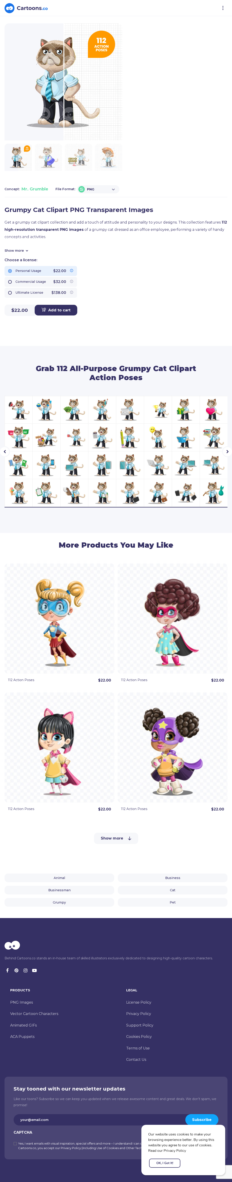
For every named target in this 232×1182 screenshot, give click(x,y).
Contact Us (136, 1059)
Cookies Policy (139, 1036)
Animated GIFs (23, 1025)
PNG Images (21, 1002)
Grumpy (59, 902)
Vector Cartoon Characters (34, 1014)
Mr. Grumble (35, 189)
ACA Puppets (22, 1036)
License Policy (138, 1002)
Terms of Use (138, 1048)
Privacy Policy (138, 1014)
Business (172, 878)
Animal (59, 878)
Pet (173, 902)
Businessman (59, 890)
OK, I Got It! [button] (164, 1163)
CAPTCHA (23, 1132)
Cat (172, 890)
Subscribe (202, 1120)
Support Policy (139, 1025)
